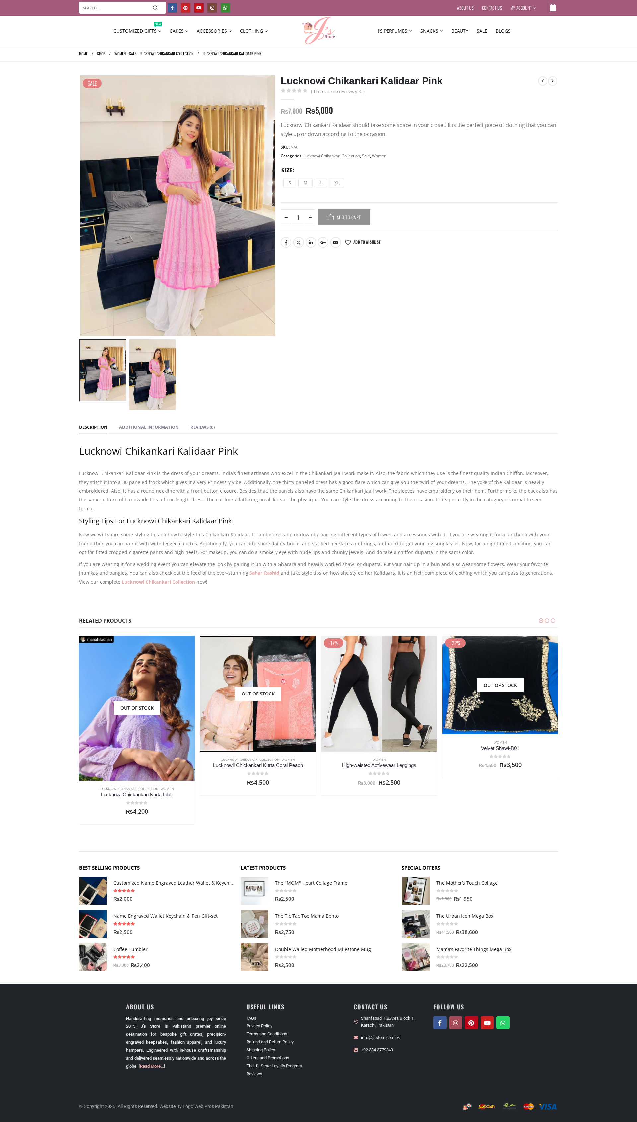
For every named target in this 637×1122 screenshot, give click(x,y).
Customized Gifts (137, 29)
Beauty (459, 31)
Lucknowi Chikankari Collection (331, 156)
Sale (482, 31)
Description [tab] (93, 427)
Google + (323, 242)
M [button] (305, 183)
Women (379, 156)
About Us (465, 7)
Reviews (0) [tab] (202, 427)
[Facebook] (172, 8)
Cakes (177, 31)
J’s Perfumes (392, 31)
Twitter (298, 242)
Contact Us (492, 7)
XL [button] (336, 183)
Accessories (212, 31)
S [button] (290, 183)
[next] (552, 81)
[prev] (542, 81)
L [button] (321, 183)
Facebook (286, 242)
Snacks (429, 31)
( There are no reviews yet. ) (338, 91)
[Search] (155, 8)
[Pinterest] (185, 8)
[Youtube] (199, 8)
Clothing (251, 31)
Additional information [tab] (149, 427)
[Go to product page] (93, 891)
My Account (520, 7)
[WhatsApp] (225, 8)
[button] (81, 206)
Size (287, 170)
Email (335, 242)
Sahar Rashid (264, 573)
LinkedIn (311, 242)
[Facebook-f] (440, 1022)
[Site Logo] (318, 30)
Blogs (503, 31)
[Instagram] (212, 8)
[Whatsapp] (503, 1022)
